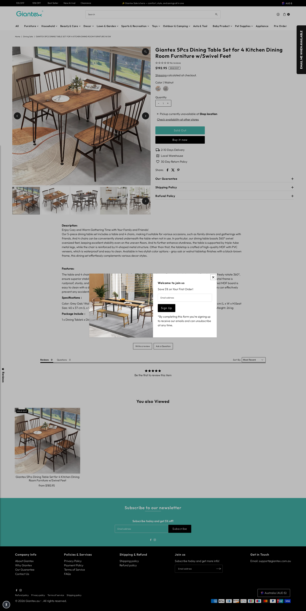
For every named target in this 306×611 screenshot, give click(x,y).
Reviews (3, 377)
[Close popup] (213, 277)
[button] (6, 604)
